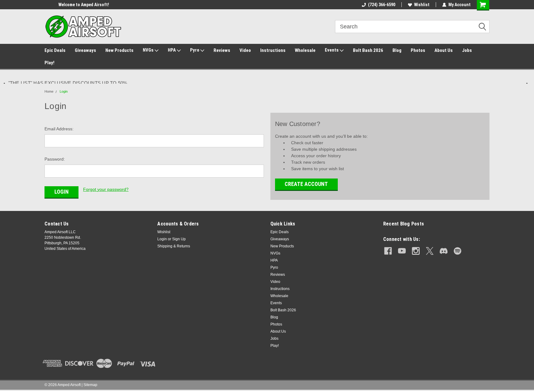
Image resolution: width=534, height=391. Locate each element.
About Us (443, 50)
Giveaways (85, 50)
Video (245, 50)
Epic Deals (55, 50)
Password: (54, 159)
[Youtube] (402, 251)
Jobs (467, 50)
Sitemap (90, 385)
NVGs (149, 50)
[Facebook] (388, 251)
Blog (396, 50)
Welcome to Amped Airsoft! (69, 4)
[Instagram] (416, 251)
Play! (49, 62)
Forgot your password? (106, 189)
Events (332, 50)
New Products (119, 50)
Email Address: (59, 128)
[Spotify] (457, 251)
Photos (418, 50)
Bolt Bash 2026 (368, 50)
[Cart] (483, 5)
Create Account (306, 184)
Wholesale (305, 50)
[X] (430, 251)
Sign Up (179, 239)
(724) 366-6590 (381, 4)
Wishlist (422, 4)
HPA (172, 50)
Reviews (222, 50)
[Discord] (443, 251)
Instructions (273, 50)
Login (64, 91)
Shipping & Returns (173, 246)
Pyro (195, 50)
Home (48, 91)
